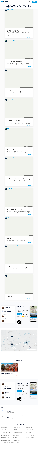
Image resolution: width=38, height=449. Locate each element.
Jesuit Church (10, 149)
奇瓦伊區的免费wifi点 (16, 437)
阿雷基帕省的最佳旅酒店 (5, 437)
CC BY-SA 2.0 (31, 27)
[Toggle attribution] (36, 349)
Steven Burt (26, 27)
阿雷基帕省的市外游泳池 (17, 427)
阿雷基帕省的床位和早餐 (17, 429)
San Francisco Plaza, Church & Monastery (18, 179)
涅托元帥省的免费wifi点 (17, 440)
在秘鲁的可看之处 (4, 429)
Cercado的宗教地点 (29, 432)
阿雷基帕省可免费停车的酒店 (18, 432)
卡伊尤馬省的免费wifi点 (17, 438)
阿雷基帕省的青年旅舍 (17, 430)
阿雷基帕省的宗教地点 (4, 434)
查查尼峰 (9, 239)
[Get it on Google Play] (26, 314)
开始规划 (19, 314)
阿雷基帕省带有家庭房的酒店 (6, 438)
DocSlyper (27, 58)
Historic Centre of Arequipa (14, 61)
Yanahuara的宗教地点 (29, 430)
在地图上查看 (29, 37)
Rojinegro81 (26, 263)
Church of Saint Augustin (13, 120)
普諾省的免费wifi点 (29, 427)
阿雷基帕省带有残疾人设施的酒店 (6, 440)
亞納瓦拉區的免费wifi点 (17, 435)
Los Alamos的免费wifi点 (30, 435)
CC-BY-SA (31, 146)
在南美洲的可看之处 (4, 427)
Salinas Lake (10, 296)
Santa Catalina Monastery (14, 91)
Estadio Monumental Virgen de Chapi (17, 267)
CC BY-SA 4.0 (31, 263)
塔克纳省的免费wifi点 (29, 429)
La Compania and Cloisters (14, 209)
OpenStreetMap (30, 349)
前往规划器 (34, 1)
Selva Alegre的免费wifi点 (30, 437)
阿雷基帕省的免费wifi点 (5, 435)
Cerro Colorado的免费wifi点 (30, 434)
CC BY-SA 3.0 (31, 87)
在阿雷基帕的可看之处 (4, 430)
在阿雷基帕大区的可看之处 (5, 432)
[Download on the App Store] (24, 314)
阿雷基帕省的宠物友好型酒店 (18, 434)
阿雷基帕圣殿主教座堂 (13, 31)
